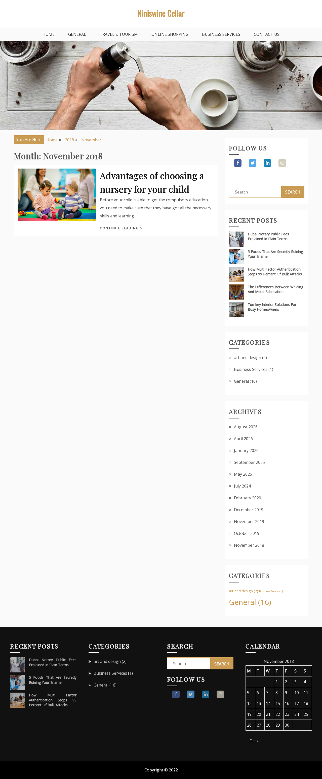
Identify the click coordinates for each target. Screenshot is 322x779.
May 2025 (243, 474)
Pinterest (282, 163)
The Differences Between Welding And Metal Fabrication (275, 289)
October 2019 (246, 533)
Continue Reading (120, 228)
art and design (247, 357)
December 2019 (248, 509)
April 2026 (243, 438)
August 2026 (246, 427)
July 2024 (242, 486)
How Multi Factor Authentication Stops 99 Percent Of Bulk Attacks (275, 271)
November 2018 (249, 545)
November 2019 (249, 521)
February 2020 (247, 498)
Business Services (221, 34)
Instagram (267, 163)
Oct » (254, 740)
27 (259, 725)
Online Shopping (169, 34)
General (77, 34)
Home (49, 34)
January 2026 (246, 450)
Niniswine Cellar (161, 13)
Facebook (238, 163)
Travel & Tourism (119, 34)
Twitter (252, 163)
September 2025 (249, 462)
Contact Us (266, 34)
